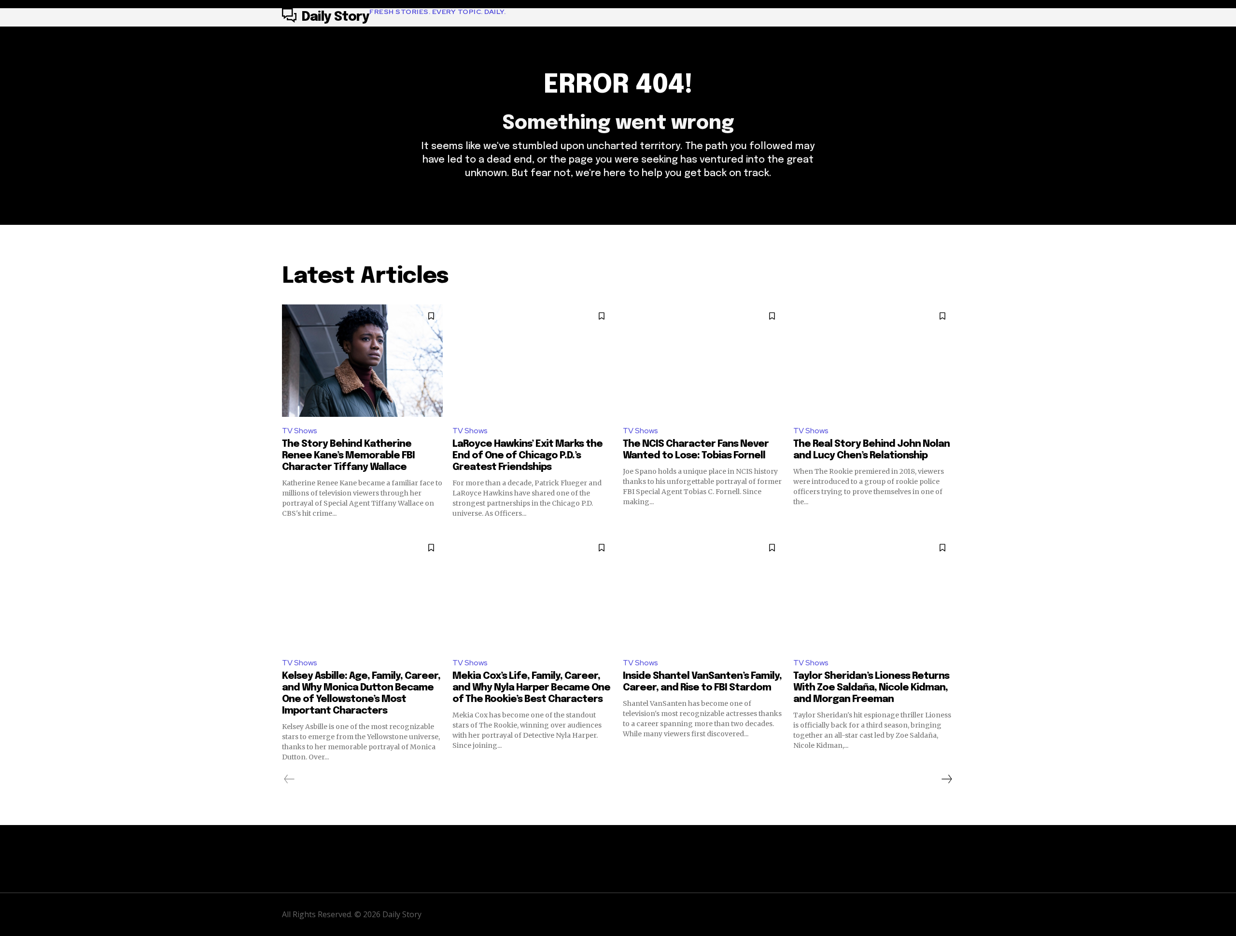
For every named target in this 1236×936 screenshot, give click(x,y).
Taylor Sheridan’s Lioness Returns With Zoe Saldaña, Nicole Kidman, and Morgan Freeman (871, 687)
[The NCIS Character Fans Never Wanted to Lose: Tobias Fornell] (703, 360)
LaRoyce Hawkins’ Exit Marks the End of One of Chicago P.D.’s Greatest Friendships (527, 455)
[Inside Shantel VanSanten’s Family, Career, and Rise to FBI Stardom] (703, 592)
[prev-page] (289, 779)
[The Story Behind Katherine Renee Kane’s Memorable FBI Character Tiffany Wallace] (362, 360)
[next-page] (946, 779)
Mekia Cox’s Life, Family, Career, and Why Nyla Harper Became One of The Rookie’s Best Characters (531, 687)
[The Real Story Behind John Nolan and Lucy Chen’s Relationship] (873, 360)
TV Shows (299, 431)
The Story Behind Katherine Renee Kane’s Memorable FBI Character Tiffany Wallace (348, 455)
